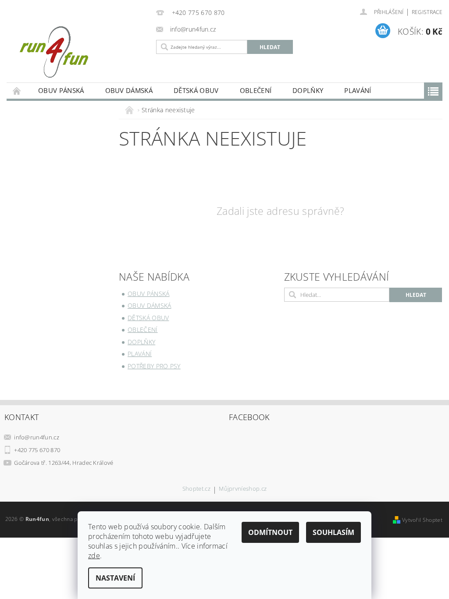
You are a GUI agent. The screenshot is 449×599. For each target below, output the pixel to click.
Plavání (357, 90)
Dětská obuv (196, 90)
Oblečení (256, 90)
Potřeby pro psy (154, 366)
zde (94, 555)
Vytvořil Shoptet (422, 520)
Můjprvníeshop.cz (243, 489)
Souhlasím (333, 532)
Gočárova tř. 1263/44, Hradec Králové (64, 463)
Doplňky (307, 90)
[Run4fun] (79, 52)
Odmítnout (270, 532)
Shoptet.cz (196, 489)
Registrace (427, 12)
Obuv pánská (61, 90)
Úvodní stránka (17, 90)
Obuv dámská (129, 90)
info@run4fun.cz (36, 437)
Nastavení (115, 578)
